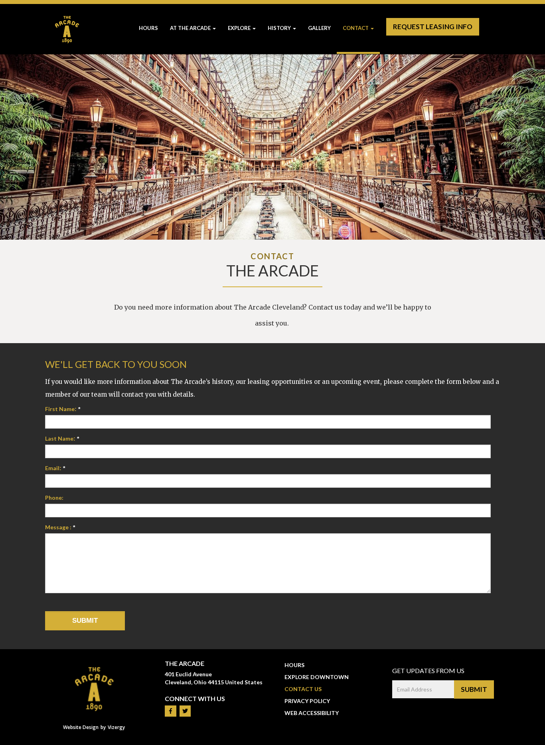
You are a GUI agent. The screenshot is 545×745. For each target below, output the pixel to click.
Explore (239, 28)
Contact (356, 28)
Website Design (81, 727)
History (279, 28)
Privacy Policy (307, 700)
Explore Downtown (316, 676)
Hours (148, 28)
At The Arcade (191, 28)
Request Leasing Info (432, 26)
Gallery (319, 28)
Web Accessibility (311, 712)
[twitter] (185, 711)
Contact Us (303, 688)
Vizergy (116, 727)
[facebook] (170, 711)
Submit (474, 689)
